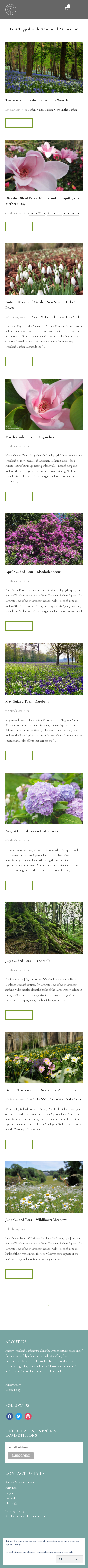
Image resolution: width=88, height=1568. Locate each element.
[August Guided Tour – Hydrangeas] (44, 775)
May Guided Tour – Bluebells (27, 701)
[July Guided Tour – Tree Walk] (44, 905)
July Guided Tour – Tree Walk (27, 960)
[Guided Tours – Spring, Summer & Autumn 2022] (44, 1034)
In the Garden (69, 109)
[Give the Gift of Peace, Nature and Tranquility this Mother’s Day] (44, 142)
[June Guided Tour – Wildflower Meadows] (44, 1164)
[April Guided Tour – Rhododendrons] (44, 516)
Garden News (52, 109)
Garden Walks (35, 109)
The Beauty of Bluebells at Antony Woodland (39, 100)
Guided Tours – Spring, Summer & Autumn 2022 (41, 1090)
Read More (19, 123)
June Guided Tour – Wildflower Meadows (36, 1219)
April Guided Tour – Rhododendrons (33, 571)
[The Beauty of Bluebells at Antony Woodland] (44, 44)
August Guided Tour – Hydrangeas (31, 831)
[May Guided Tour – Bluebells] (44, 645)
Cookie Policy (68, 1551)
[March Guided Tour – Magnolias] (44, 381)
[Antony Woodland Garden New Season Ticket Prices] (44, 246)
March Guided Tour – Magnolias (29, 437)
